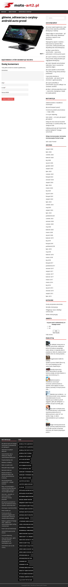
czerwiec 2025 (49, 174)
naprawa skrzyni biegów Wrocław (29, 512)
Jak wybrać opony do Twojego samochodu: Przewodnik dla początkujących (9, 445)
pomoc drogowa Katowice (26, 524)
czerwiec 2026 (49, 154)
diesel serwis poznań (25, 478)
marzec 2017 (49, 279)
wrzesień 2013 (50, 290)
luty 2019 (48, 240)
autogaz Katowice (24, 462)
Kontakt (3, 12)
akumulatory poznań (25, 453)
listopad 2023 (49, 196)
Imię (3, 83)
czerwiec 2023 (49, 204)
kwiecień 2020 (49, 229)
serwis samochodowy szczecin (28, 552)
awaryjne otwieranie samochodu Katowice (31, 471)
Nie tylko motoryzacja (52, 307)
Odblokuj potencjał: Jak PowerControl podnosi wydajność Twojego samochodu (56, 130)
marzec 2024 (49, 188)
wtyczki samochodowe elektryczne (29, 573)
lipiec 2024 (48, 185)
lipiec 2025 (48, 171)
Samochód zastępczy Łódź (26, 539)
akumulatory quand (25, 456)
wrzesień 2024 (50, 179)
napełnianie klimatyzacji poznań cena (30, 505)
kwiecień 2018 (49, 254)
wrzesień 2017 (50, 268)
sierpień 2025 (49, 168)
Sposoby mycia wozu (55, 369)
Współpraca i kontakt (25, 12)
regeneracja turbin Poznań (27, 527)
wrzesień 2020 (50, 221)
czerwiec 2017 (49, 274)
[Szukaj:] (56, 18)
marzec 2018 (49, 257)
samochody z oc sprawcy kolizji (28, 536)
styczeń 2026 (49, 163)
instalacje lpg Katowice (26, 493)
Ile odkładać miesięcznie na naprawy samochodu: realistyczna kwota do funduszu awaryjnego (55, 346)
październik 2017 (50, 265)
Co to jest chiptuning (51, 114)
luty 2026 (48, 160)
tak (50, 326)
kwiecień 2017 (49, 277)
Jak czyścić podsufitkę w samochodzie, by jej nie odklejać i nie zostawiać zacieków (56, 84)
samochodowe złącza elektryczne (29, 533)
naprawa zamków (24, 518)
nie (50, 328)
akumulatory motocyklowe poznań (29, 450)
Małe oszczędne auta (7, 465)
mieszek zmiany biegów (25, 499)
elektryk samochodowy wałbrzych (29, 484)
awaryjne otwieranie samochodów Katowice (32, 475)
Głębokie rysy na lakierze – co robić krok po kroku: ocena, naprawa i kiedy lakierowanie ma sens (56, 396)
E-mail (3, 87)
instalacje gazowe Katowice (27, 490)
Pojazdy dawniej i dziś (7, 460)
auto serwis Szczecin (25, 465)
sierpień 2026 (49, 149)
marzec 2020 (49, 232)
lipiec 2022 (48, 213)
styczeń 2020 (49, 235)
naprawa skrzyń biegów (26, 515)
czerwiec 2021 (49, 218)
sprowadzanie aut (24, 555)
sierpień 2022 (49, 210)
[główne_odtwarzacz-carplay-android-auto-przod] (23, 50)
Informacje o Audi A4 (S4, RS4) (9, 508)
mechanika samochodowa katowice (29, 496)
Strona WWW (5, 92)
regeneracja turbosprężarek (27, 530)
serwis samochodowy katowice (28, 549)
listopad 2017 (49, 263)
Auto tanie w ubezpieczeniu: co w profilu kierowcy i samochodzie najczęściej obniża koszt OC (55, 410)
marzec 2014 (49, 282)
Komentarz (5, 70)
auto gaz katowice (24, 459)
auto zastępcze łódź (25, 468)
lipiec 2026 (48, 152)
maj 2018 (48, 252)
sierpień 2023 (49, 199)
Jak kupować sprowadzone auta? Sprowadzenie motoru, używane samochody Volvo (9, 503)
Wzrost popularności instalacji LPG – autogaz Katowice (8, 482)
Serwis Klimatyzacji (24, 543)
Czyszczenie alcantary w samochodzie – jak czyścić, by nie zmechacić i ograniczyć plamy (55, 78)
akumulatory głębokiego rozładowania (30, 447)
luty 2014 (48, 285)
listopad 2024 (49, 177)
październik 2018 (50, 246)
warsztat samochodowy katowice (29, 570)
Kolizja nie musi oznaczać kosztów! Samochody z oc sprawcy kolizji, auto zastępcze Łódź (56, 123)
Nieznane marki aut (7, 470)
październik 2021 (50, 216)
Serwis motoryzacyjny (52, 314)
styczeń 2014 (49, 288)
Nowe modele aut (6, 510)
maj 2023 (48, 207)
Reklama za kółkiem (7, 462)
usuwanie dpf (23, 561)
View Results (56, 333)
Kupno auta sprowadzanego (9, 528)
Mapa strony (12, 12)
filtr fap (21, 487)
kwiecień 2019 (49, 238)
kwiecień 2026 (49, 157)
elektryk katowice (24, 481)
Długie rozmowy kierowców (57, 424)
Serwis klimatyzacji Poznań (27, 546)
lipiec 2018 (48, 249)
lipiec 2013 (48, 296)
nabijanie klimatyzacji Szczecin (28, 502)
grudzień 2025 (49, 166)
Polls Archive (49, 334)
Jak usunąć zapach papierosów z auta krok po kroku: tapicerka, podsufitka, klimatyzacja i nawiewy (56, 29)
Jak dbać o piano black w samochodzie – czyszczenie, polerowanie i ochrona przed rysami (55, 52)
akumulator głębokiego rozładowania (30, 444)
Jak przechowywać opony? (53, 107)
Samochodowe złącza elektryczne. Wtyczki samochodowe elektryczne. (9, 455)
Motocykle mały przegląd (8, 467)
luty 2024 (48, 191)
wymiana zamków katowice (27, 577)
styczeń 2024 (49, 193)
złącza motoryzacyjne (25, 580)
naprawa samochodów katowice (28, 509)
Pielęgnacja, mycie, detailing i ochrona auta (54, 310)
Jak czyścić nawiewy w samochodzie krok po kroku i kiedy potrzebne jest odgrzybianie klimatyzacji (55, 58)
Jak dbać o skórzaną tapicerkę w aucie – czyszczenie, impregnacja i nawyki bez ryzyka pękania (56, 91)
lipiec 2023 (48, 202)
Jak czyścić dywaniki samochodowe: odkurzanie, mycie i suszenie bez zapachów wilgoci (55, 65)
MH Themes (44, 585)
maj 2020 (48, 227)
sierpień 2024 (49, 182)
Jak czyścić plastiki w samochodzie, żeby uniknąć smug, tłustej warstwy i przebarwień (56, 71)
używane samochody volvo (27, 567)
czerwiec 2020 (49, 224)
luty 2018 (48, 260)
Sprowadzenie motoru (25, 558)
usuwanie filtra (23, 564)
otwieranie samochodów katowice (29, 521)
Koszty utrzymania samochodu (54, 304)
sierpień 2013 (49, 293)
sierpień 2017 (49, 271)
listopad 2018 (49, 243)
